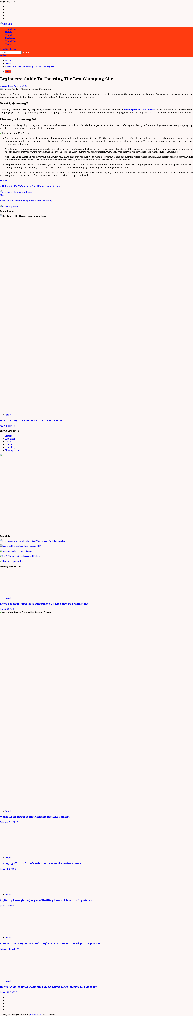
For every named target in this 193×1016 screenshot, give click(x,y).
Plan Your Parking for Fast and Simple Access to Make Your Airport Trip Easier (50, 943)
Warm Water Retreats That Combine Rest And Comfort (35, 816)
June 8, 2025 (6, 905)
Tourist (8, 44)
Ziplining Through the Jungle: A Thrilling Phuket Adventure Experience (46, 900)
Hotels (8, 31)
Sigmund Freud (7, 86)
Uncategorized (12, 450)
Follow (3, 55)
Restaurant (10, 37)
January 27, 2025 (8, 992)
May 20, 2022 (7, 426)
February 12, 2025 (8, 948)
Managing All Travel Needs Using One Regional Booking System (40, 863)
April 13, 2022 (20, 86)
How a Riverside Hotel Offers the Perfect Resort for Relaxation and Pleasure (48, 986)
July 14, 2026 (6, 609)
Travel (8, 34)
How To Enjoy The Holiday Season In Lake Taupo (31, 420)
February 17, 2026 (8, 822)
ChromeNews (36, 1014)
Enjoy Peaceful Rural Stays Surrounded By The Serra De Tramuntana (44, 603)
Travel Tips (11, 28)
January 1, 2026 (7, 869)
